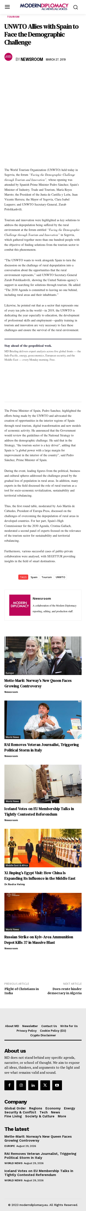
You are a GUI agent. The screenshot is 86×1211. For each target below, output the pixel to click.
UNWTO (60, 577)
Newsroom (32, 60)
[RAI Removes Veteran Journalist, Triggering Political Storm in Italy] (43, 720)
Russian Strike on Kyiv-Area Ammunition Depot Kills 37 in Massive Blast (38, 939)
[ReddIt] (49, 72)
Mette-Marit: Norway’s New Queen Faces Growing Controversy (38, 683)
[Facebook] (8, 72)
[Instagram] (21, 1085)
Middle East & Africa (17, 865)
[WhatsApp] (29, 72)
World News (12, 737)
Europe (10, 673)
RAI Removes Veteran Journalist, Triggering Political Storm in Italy (41, 747)
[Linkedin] (39, 72)
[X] (19, 72)
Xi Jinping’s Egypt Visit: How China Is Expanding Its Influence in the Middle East (39, 875)
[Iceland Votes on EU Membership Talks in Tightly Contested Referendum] (43, 784)
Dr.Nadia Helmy (14, 884)
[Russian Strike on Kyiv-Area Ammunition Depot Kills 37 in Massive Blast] (43, 912)
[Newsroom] (9, 57)
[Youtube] (57, 1085)
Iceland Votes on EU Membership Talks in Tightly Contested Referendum (39, 811)
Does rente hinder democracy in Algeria (64, 991)
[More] (70, 72)
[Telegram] (59, 72)
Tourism (13, 16)
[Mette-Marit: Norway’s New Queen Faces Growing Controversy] (43, 655)
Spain (34, 577)
